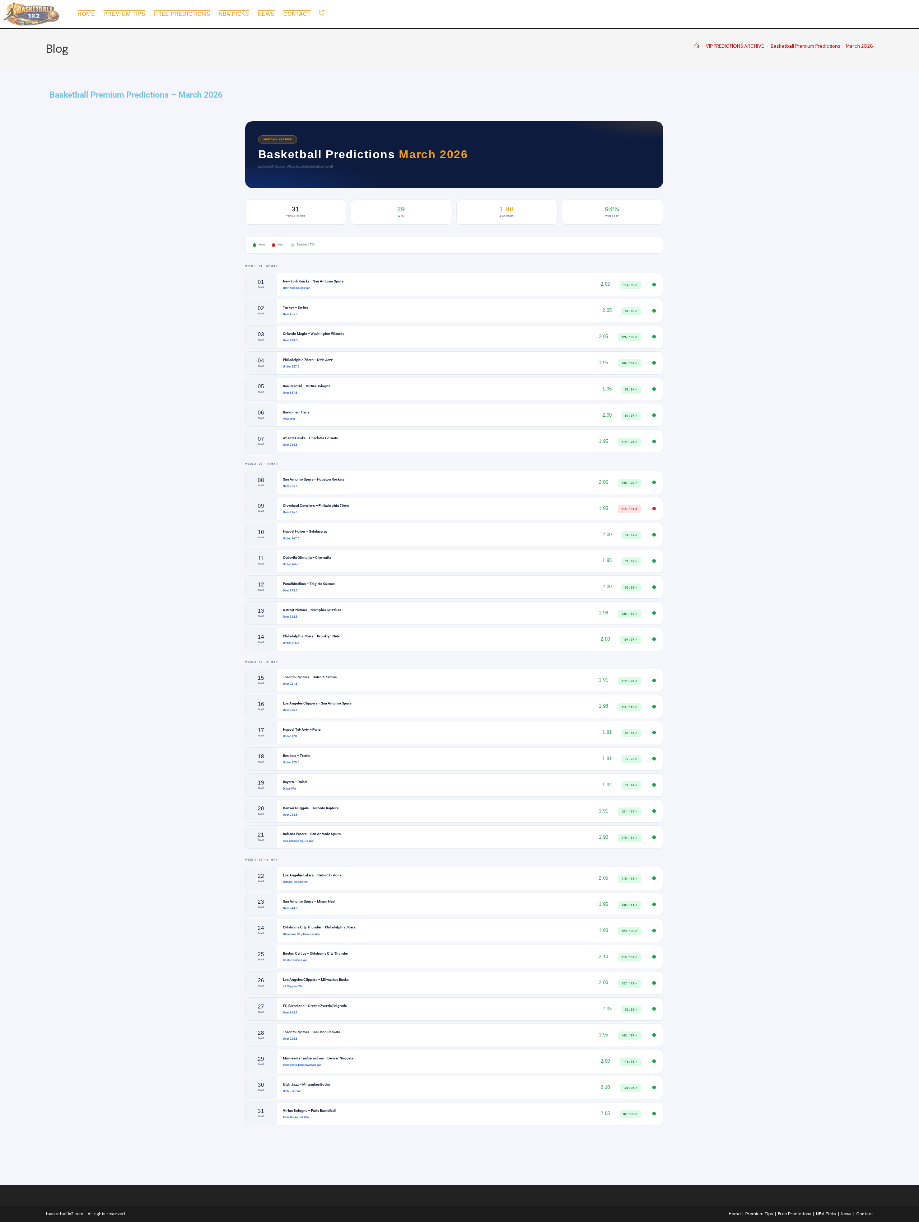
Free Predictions (794, 1214)
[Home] (696, 46)
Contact (864, 1214)
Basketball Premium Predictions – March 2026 (822, 46)
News (846, 1214)
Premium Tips (759, 1214)
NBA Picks (826, 1214)
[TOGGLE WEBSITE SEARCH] (322, 14)
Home (735, 1214)
